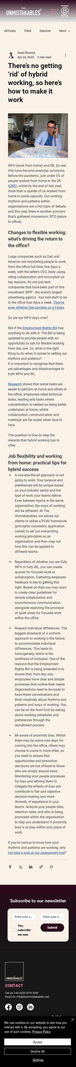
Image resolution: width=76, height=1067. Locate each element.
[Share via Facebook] (10, 867)
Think (27, 31)
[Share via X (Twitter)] (20, 867)
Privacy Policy (41, 1031)
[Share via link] (41, 867)
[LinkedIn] (30, 1007)
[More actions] (65, 55)
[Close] (70, 1022)
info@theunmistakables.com (32, 996)
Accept (37, 1042)
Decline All (38, 1051)
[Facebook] (8, 1007)
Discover (45, 31)
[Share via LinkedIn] (31, 867)
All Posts (10, 31)
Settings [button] (38, 1060)
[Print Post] (51, 867)
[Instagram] (19, 1007)
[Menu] (54, 11)
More (62, 31)
